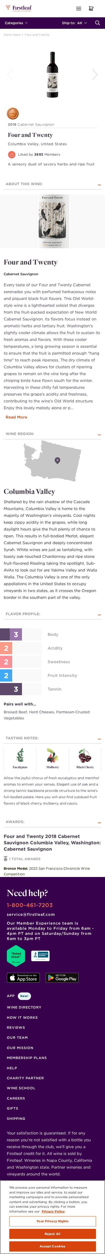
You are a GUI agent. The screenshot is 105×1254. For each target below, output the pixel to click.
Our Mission (20, 1048)
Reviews (16, 1028)
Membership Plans (27, 1058)
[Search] (97, 22)
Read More (16, 417)
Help (12, 1068)
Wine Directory (24, 1007)
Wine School (21, 1088)
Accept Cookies (53, 1246)
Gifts (12, 1108)
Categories (14, 23)
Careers (16, 1098)
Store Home (13, 34)
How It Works (22, 1018)
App (18, 996)
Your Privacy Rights (52, 1221)
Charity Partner (25, 1078)
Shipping (16, 1119)
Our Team (17, 1038)
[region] (52, 1217)
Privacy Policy (53, 1211)
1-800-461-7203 (30, 905)
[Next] (95, 74)
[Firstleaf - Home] (19, 8)
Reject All (52, 1234)
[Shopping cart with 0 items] (91, 8)
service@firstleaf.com (31, 914)
